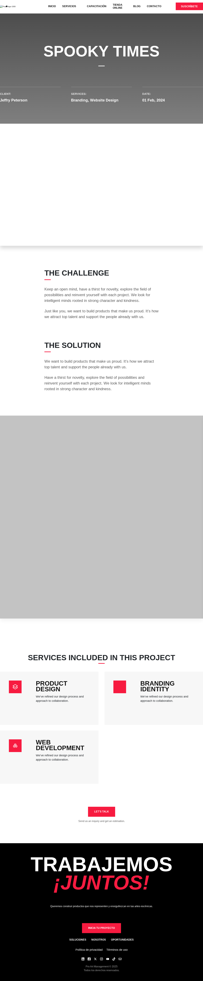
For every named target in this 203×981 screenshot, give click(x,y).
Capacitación (96, 6)
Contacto (154, 6)
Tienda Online (117, 6)
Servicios (69, 6)
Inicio (52, 6)
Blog (137, 6)
